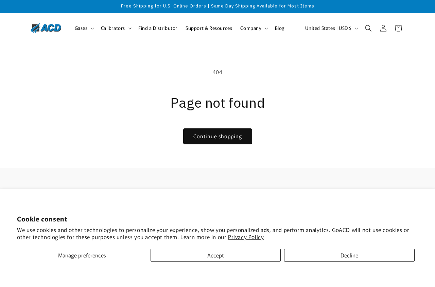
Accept (215, 255)
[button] (84, 28)
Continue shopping (217, 136)
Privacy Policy (246, 237)
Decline (349, 255)
